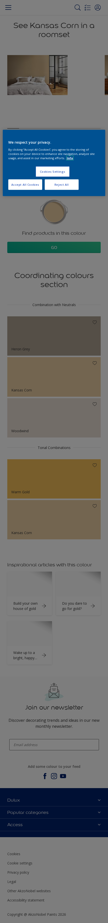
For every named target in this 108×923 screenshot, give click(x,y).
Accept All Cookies (25, 184)
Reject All (62, 184)
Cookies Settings (52, 171)
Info (70, 158)
